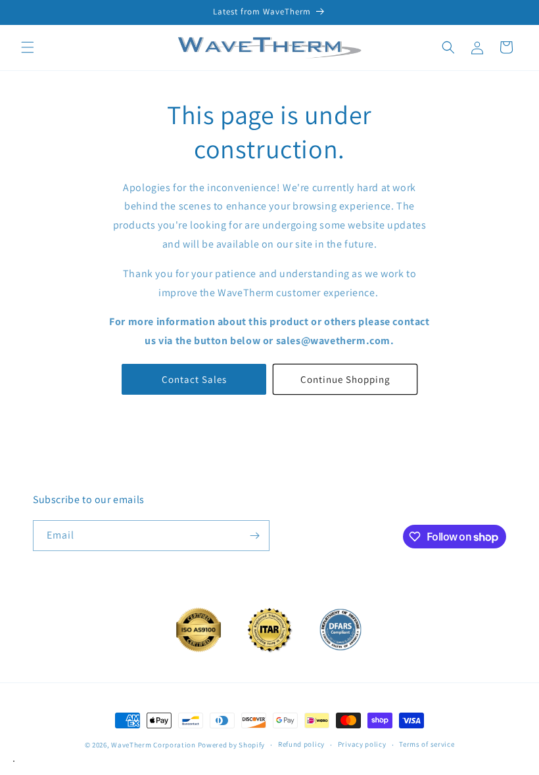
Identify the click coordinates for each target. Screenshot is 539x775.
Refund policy (301, 744)
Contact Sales (194, 379)
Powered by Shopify (232, 744)
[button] (27, 47)
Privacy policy (362, 744)
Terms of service (426, 744)
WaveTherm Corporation (153, 744)
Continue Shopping (345, 379)
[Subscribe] (254, 535)
